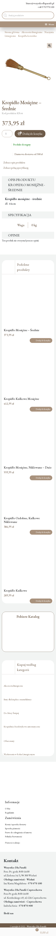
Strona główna (12, 32)
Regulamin (9, 812)
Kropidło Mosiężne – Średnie (21, 330)
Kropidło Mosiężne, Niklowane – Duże (27, 467)
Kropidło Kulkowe (15, 590)
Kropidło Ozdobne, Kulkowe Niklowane (22, 520)
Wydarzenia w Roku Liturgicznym (19, 754)
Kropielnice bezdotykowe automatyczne (22, 726)
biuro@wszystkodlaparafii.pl (40, 3)
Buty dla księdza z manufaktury (18, 699)
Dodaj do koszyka (32, 133)
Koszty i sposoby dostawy (15, 824)
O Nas (7, 808)
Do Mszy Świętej (11, 713)
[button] (49, 45)
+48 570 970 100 (46, 7)
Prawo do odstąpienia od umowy (18, 832)
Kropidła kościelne (27, 36)
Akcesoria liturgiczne (31, 32)
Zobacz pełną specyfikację (16, 167)
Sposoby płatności (12, 828)
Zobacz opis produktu (14, 162)
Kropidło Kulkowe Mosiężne (21, 399)
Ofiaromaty (9, 740)
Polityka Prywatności (13, 836)
